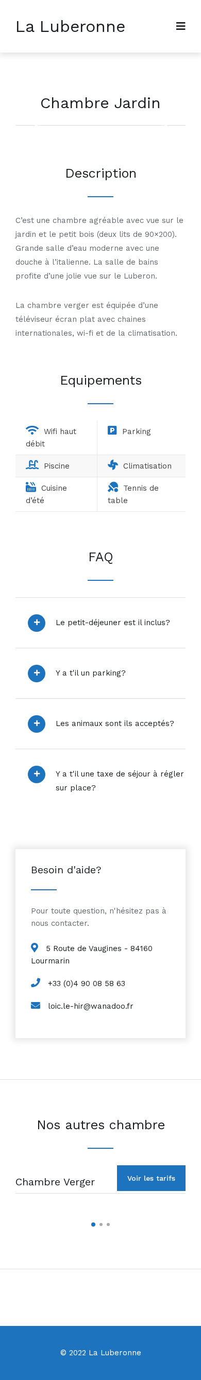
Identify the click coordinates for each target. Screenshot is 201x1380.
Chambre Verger (55, 1182)
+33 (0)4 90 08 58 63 (86, 983)
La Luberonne (70, 26)
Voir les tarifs (151, 1178)
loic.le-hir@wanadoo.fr (90, 1006)
